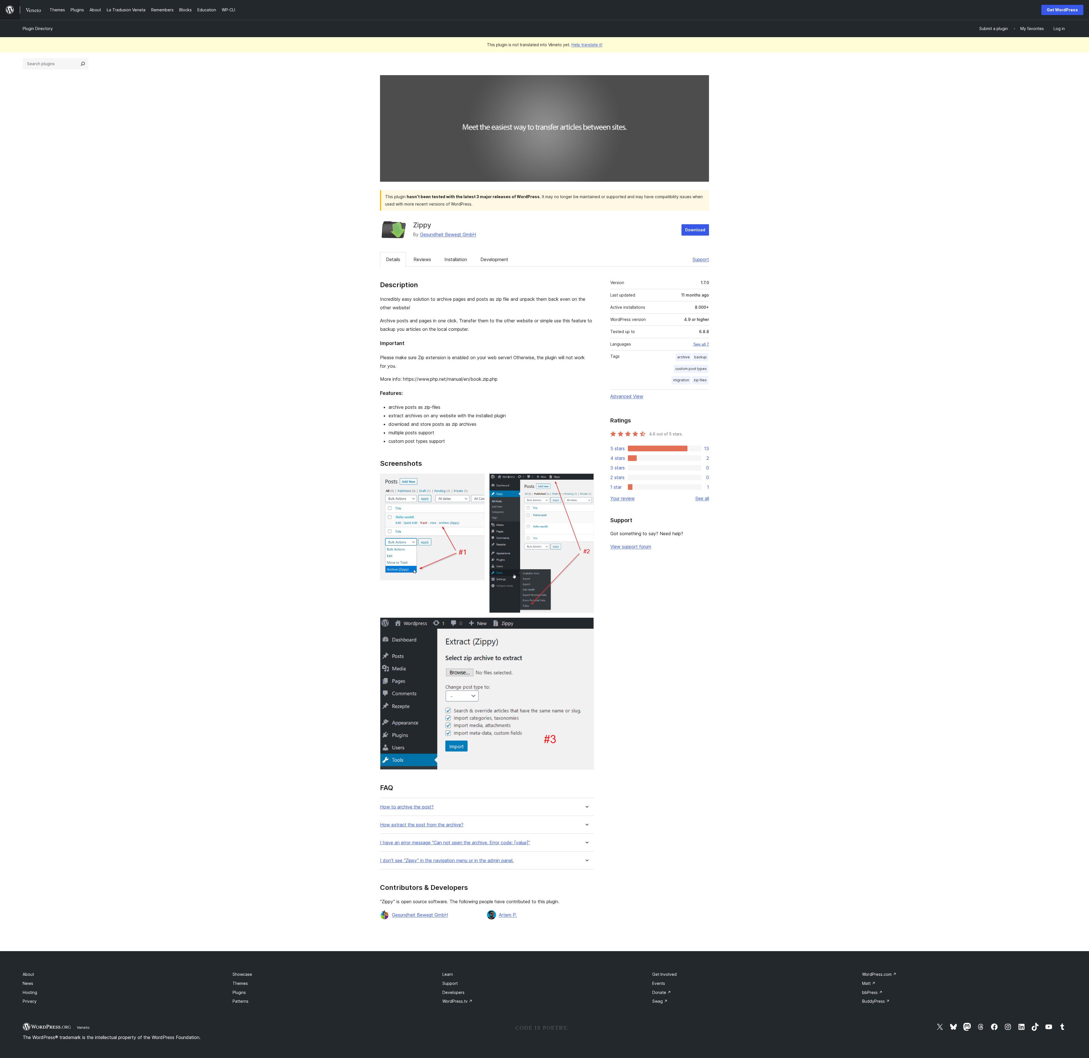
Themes (240, 983)
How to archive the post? (407, 807)
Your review (622, 498)
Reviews (422, 259)
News (28, 983)
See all (702, 498)
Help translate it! (586, 44)
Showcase (242, 974)
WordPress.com (879, 974)
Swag (660, 1001)
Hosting (30, 992)
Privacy (30, 1001)
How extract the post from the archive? (421, 825)
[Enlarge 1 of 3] (477, 481)
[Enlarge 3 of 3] (586, 625)
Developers (453, 992)
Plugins (239, 992)
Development (494, 259)
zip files (700, 380)
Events (658, 983)
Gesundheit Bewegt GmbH (448, 234)
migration (681, 380)
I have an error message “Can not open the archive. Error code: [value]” (455, 842)
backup (700, 357)
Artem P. (508, 915)
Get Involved (664, 974)
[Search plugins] (82, 63)
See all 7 (701, 344)
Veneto (83, 1027)
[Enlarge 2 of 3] (586, 481)
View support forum (630, 546)
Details (393, 259)
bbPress (872, 992)
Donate (661, 992)
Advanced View (626, 396)
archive (683, 357)
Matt (868, 983)
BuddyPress (876, 1001)
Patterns (240, 1001)
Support (701, 259)
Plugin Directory (38, 28)
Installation (455, 259)
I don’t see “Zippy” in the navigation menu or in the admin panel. (447, 860)
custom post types (691, 369)
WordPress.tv (457, 1001)
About (28, 974)
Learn (447, 974)
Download (695, 229)
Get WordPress (1062, 9)
